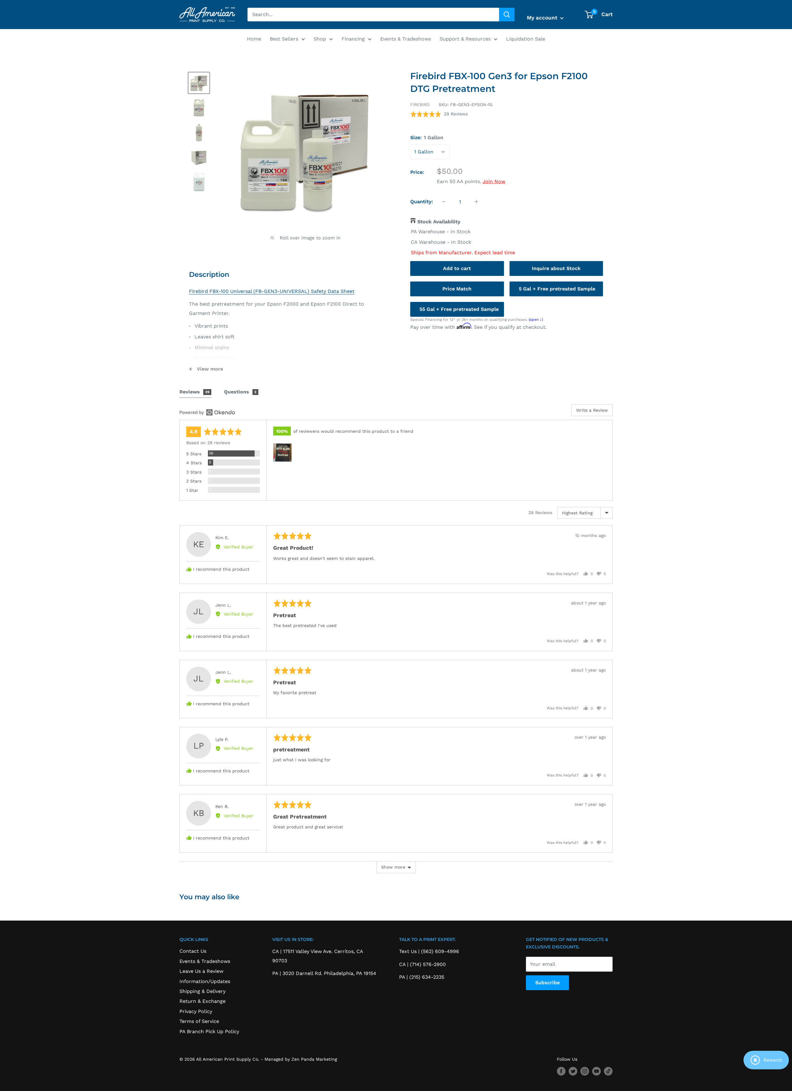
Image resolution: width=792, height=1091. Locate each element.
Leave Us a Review (201, 971)
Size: (426, 137)
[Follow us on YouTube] (596, 1071)
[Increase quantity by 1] (476, 201)
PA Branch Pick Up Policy (209, 1031)
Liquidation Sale (525, 39)
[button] (439, 114)
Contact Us (192, 951)
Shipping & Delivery (202, 991)
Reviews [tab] (194, 392)
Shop (320, 39)
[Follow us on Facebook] (561, 1071)
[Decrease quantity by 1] (443, 201)
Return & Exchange (202, 1001)
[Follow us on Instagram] (584, 1071)
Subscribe (547, 983)
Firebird (420, 104)
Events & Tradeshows (405, 39)
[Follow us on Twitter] (573, 1071)
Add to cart (457, 268)
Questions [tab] (240, 392)
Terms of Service (199, 1021)
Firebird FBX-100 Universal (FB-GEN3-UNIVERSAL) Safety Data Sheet (272, 291)
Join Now (494, 181)
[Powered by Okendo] (207, 412)
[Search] (506, 14)
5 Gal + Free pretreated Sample (557, 289)
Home (254, 39)
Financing (353, 39)
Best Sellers (284, 39)
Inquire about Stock (556, 268)
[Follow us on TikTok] (608, 1071)
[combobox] (373, 14)
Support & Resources (465, 39)
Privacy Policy (195, 1011)
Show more (393, 867)
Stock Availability (438, 222)
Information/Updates (204, 981)
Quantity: (421, 201)
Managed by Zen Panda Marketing (301, 1059)
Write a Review (592, 410)
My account (543, 18)
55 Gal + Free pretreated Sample (459, 309)
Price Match (456, 289)
